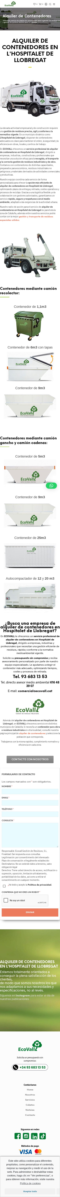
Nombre (7, 787)
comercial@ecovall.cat (35, 691)
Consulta (8, 821)
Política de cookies (30, 1183)
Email (5, 798)
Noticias (30, 1110)
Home (30, 1090)
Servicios (30, 1100)
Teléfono (8, 809)
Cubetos (30, 1105)
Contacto (30, 1115)
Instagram (23, 995)
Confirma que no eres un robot (21, 892)
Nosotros (30, 1095)
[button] (51, 486)
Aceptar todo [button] (30, 1191)
